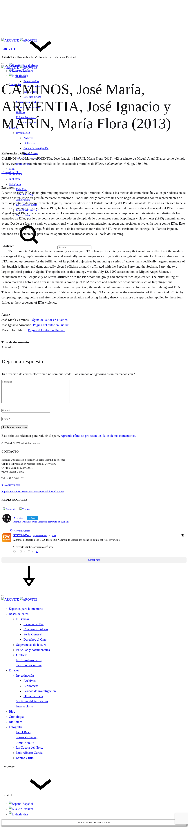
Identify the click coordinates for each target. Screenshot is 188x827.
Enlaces (14, 670)
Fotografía (15, 184)
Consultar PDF (11, 172)
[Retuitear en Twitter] (11, 530)
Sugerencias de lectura (31, 644)
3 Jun (54, 535)
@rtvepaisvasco (40, 535)
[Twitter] (24, 509)
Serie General (33, 634)
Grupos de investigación (36, 148)
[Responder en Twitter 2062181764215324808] (15, 551)
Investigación (23, 132)
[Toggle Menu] (2, 63)
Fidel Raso (21, 189)
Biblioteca (15, 179)
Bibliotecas (29, 143)
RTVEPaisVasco (22, 535)
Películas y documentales (33, 650)
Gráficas (21, 655)
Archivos (28, 138)
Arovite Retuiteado (22, 530)
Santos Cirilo (23, 215)
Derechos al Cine (35, 639)
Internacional (23, 163)
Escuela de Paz (34, 624)
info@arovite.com (10, 485)
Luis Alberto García (26, 210)
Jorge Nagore (23, 199)
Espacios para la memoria (26, 608)
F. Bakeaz (21, 76)
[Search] (46, 247)
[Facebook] (9, 509)
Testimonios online (28, 665)
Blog (12, 168)
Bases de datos (17, 71)
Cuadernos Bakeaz (36, 629)
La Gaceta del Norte (26, 204)
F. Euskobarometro (28, 660)
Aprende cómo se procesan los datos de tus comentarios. (98, 435)
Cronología (16, 716)
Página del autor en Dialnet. (49, 320)
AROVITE (8, 49)
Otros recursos (33, 696)
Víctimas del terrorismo (28, 158)
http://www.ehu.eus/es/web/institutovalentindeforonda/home (32, 491)
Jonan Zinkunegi (24, 194)
